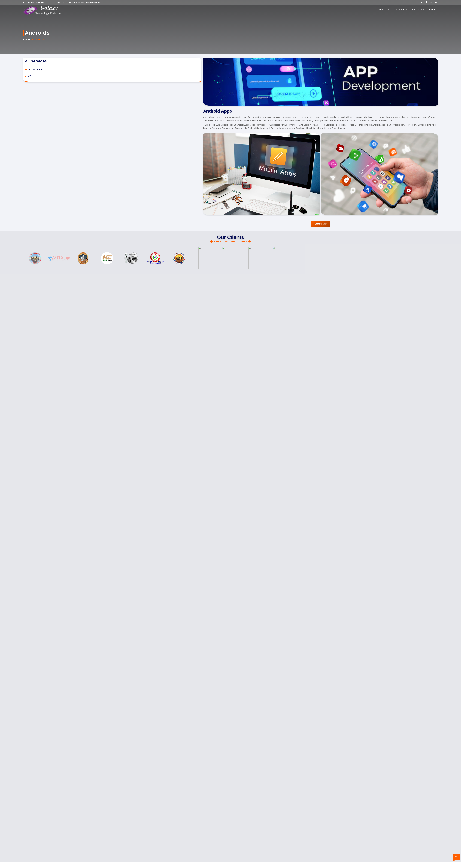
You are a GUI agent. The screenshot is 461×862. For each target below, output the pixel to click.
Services (410, 9)
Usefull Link (321, 224)
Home (381, 9)
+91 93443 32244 (58, 2)
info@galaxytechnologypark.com (86, 2)
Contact (430, 9)
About (390, 9)
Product (400, 9)
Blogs (421, 9)
